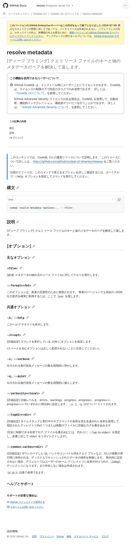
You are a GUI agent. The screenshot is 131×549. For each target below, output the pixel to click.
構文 (11, 187)
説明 (11, 221)
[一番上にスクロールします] (123, 541)
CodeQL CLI (40, 13)
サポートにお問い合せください (27, 506)
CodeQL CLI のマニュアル (64, 13)
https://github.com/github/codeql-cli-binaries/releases (68, 161)
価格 (69, 536)
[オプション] (19, 246)
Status (60, 536)
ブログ (104, 536)
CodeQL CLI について (30, 93)
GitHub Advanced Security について (45, 107)
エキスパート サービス (86, 536)
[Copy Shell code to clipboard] (119, 199)
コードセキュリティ (19, 13)
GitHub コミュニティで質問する (27, 501)
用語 (34, 536)
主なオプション (19, 257)
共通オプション (19, 307)
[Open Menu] (125, 5)
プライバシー (47, 536)
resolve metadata (92, 13)
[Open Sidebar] (4, 13)
